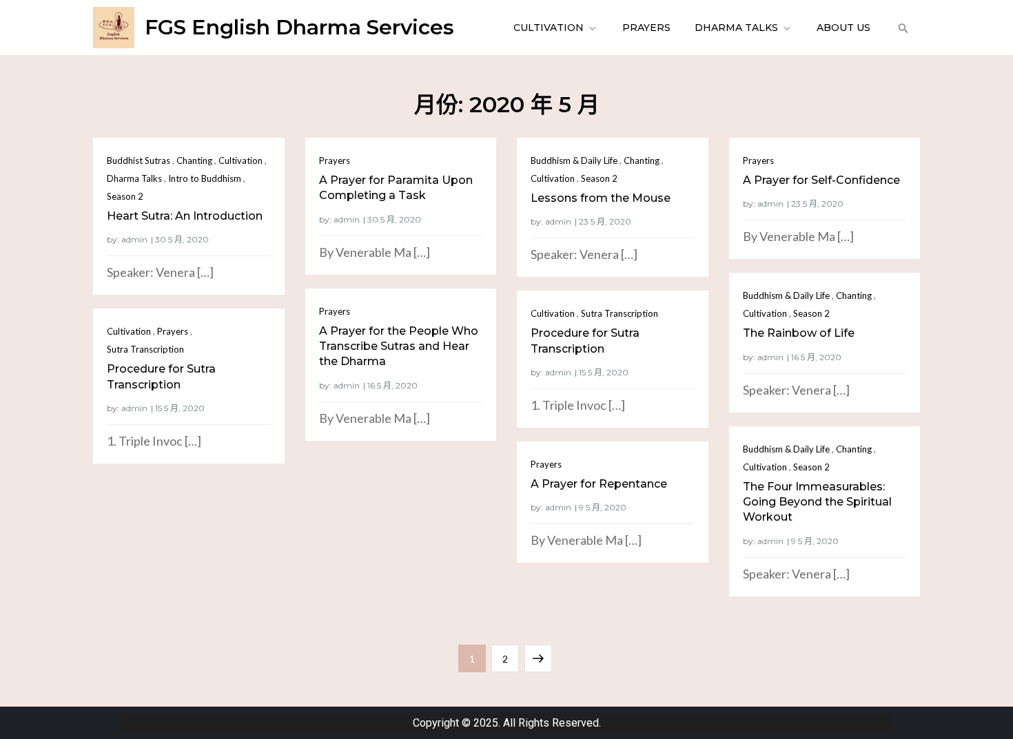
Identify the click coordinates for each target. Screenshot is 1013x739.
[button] (901, 27)
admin (134, 239)
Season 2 (125, 196)
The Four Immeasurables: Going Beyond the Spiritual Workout (817, 502)
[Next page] (538, 658)
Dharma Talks (736, 27)
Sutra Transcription (619, 313)
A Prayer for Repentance (599, 483)
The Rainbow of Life (799, 333)
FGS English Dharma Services (299, 27)
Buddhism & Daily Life (574, 160)
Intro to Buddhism (204, 178)
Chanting (194, 160)
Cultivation (548, 27)
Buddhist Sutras (138, 160)
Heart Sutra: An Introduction (185, 215)
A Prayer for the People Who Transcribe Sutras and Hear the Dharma (398, 346)
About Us (843, 27)
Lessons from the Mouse (601, 198)
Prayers (646, 27)
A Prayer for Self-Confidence (821, 180)
